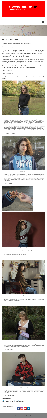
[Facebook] (18, 408)
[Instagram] (21, 408)
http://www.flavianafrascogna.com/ (10, 400)
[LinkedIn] (28, 408)
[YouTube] (25, 408)
